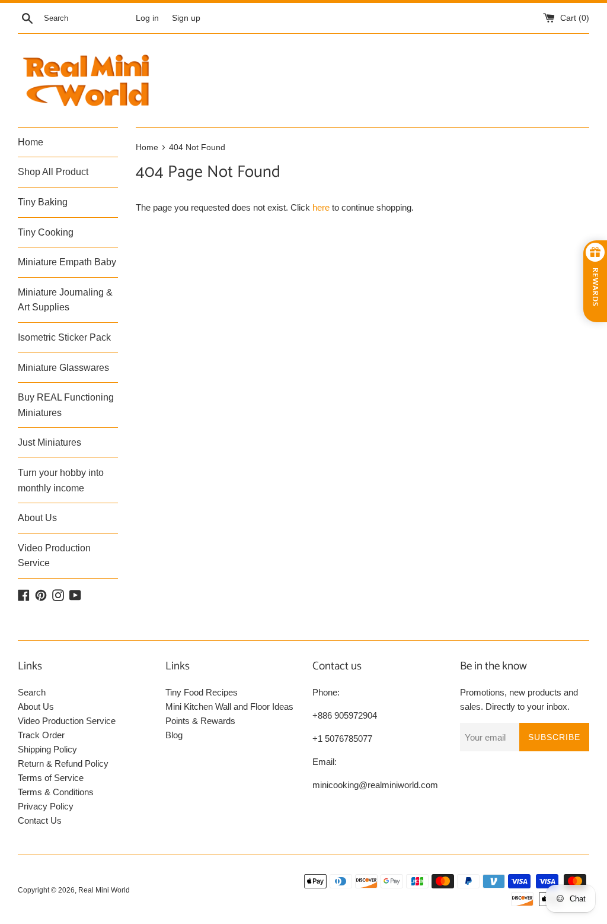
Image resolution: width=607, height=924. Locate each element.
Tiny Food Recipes (201, 692)
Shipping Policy (47, 749)
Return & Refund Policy (63, 763)
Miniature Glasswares (63, 368)
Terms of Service (51, 778)
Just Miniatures (49, 442)
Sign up (186, 18)
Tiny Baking (43, 202)
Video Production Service (54, 556)
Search (32, 692)
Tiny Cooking (46, 232)
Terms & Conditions (56, 792)
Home (30, 142)
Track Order (41, 735)
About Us (37, 518)
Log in (147, 18)
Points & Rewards (200, 721)
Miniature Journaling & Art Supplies (65, 300)
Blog (174, 735)
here (321, 207)
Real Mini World (104, 890)
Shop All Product (53, 172)
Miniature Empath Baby (67, 262)
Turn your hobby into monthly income (61, 480)
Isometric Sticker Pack (64, 337)
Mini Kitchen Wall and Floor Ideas (229, 706)
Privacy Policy (46, 806)
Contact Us (40, 820)
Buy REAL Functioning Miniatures (66, 405)
